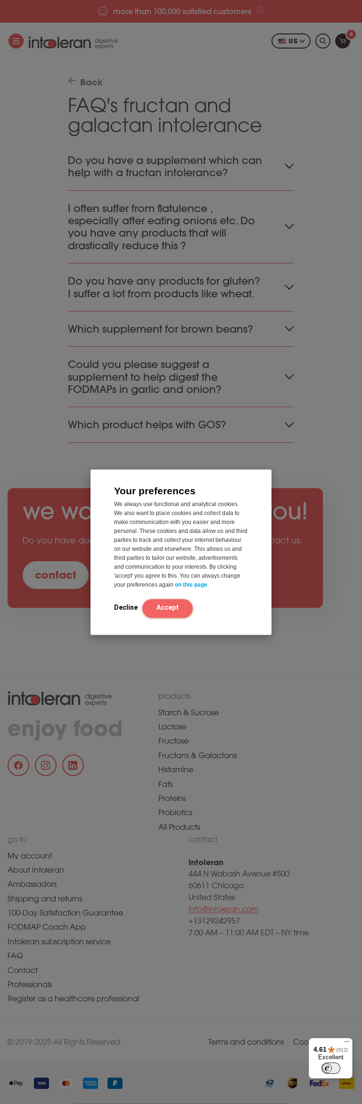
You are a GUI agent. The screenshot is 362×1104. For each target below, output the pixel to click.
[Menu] (347, 1043)
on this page (191, 584)
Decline (126, 607)
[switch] (330, 1068)
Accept (167, 607)
